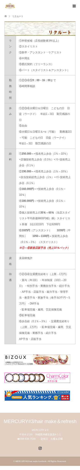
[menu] (74, 6)
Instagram (40, 448)
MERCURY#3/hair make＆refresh (40, 421)
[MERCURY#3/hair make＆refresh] (15, 6)
